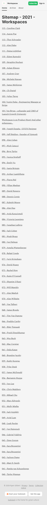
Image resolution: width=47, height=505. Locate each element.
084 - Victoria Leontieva (13, 219)
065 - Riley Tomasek (11, 327)
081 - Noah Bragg (10, 236)
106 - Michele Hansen (11, 79)
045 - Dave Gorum (10, 440)
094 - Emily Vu (8, 162)
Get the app (35, 494)
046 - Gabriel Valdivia (11, 434)
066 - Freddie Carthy (11, 321)
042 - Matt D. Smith (11, 463)
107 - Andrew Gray (10, 73)
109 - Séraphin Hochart (12, 62)
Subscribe (33, 3)
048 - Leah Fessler (10, 423)
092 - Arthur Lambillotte (13, 174)
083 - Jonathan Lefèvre (12, 225)
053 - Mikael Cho (9, 395)
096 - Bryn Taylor (9, 151)
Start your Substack (17, 494)
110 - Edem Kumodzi (11, 56)
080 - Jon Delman (10, 242)
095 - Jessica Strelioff (11, 157)
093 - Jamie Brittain (10, 168)
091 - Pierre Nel (9, 179)
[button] (4, 8)
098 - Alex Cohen (9, 140)
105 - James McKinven (12, 85)
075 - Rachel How (10, 270)
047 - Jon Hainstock (11, 429)
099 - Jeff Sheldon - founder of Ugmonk (19, 134)
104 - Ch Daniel (9, 90)
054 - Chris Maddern (11, 389)
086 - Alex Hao (8, 208)
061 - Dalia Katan (9, 349)
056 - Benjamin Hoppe (12, 378)
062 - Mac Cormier (10, 344)
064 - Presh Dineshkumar (13, 332)
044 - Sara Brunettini (11, 446)
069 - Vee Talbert (9, 304)
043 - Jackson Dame (11, 457)
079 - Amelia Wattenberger (14, 247)
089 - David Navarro (11, 191)
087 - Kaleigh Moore (11, 202)
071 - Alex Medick (10, 293)
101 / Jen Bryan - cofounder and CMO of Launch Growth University (20, 112)
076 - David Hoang (10, 264)
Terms (31, 485)
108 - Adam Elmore (11, 68)
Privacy (24, 485)
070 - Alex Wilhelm (10, 298)
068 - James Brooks (10, 310)
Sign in (42, 3)
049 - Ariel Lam (9, 417)
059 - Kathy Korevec (11, 361)
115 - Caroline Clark (11, 28)
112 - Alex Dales (9, 45)
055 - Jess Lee (8, 383)
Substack (11, 500)
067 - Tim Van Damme (12, 315)
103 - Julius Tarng (10, 96)
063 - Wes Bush (9, 338)
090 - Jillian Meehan (11, 185)
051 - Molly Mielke (10, 406)
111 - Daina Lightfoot (11, 51)
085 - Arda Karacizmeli (12, 213)
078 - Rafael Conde (10, 253)
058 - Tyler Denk (9, 366)
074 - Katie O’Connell (11, 276)
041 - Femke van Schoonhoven (15, 468)
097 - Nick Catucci (10, 145)
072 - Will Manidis (10, 287)
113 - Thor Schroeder (11, 39)
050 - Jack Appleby (10, 412)
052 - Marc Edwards (11, 400)
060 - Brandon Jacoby (11, 355)
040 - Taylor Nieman (11, 474)
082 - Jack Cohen (9, 230)
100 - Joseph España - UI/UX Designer (19, 128)
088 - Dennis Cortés (11, 196)
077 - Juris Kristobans (11, 259)
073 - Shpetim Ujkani (11, 281)
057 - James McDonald (12, 372)
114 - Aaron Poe (9, 34)
